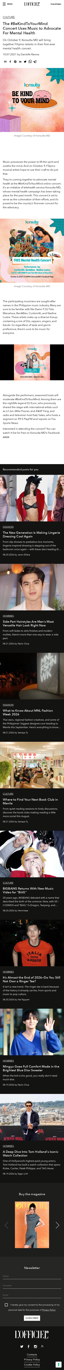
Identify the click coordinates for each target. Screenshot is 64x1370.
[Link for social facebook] (28, 1347)
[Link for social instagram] (35, 1347)
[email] (5, 62)
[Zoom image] (32, 251)
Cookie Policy (32, 1364)
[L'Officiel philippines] (32, 4)
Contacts (32, 1354)
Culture (9, 17)
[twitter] (25, 62)
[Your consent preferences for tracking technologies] (59, 1365)
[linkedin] (20, 62)
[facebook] (10, 62)
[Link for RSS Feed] (42, 1346)
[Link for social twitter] (21, 1347)
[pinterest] (15, 62)
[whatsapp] (30, 62)
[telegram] (35, 62)
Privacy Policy (49, 1310)
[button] (57, 1225)
